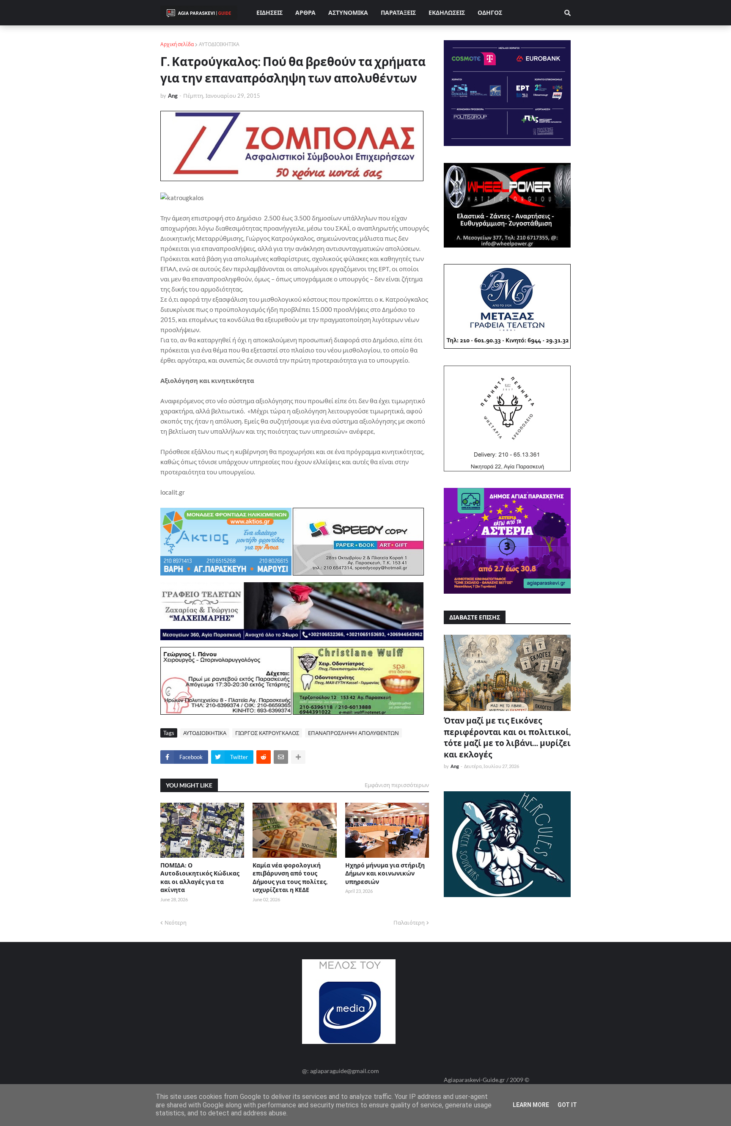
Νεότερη (176, 922)
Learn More (531, 1104)
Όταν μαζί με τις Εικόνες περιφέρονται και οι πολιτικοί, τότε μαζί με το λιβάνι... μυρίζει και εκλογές (507, 737)
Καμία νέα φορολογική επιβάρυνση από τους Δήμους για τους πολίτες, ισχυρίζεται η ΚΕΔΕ (290, 878)
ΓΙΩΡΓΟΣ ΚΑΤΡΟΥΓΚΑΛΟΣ (267, 733)
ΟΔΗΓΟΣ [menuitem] (490, 12)
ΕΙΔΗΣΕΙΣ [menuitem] (269, 12)
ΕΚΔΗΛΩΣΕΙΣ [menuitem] (447, 12)
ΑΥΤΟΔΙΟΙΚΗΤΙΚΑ (219, 44)
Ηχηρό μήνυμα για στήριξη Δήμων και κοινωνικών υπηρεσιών (385, 873)
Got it (567, 1104)
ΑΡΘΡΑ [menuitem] (305, 12)
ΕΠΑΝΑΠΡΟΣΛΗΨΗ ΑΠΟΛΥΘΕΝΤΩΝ (353, 733)
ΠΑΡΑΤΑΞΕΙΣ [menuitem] (398, 12)
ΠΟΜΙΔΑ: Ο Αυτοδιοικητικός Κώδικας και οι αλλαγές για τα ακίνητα (199, 878)
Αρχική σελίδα (177, 44)
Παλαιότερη (409, 922)
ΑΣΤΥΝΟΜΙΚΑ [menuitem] (348, 12)
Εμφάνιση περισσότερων (397, 785)
